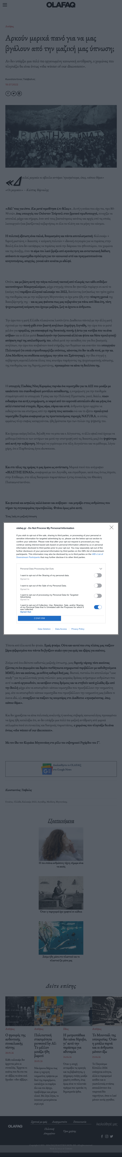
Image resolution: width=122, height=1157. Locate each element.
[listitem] (61, 568)
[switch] (98, 575)
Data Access (61, 629)
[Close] (112, 528)
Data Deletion (44, 629)
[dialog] (61, 579)
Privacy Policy (77, 629)
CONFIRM (39, 618)
